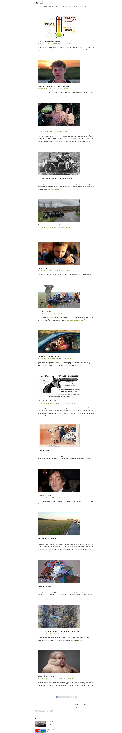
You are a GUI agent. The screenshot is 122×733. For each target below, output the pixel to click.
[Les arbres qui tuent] (66, 296)
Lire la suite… (80, 93)
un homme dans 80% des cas (71, 320)
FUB (54, 43)
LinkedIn (42, 711)
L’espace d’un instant (45, 586)
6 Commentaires (69, 313)
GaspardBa (52, 633)
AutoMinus (52, 227)
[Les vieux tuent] (66, 114)
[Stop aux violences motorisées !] (66, 26)
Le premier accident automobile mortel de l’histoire (55, 178)
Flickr (45, 711)
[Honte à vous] (66, 253)
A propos (81, 6)
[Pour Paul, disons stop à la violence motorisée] (66, 71)
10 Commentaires (68, 497)
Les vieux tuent (43, 129)
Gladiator (51, 180)
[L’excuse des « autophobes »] (66, 386)
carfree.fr (39, 2)
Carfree (45, 6)
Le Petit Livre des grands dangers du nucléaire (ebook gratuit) (59, 631)
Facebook (36, 711)
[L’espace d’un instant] (66, 571)
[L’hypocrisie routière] (66, 480)
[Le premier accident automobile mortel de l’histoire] (66, 163)
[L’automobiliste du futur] (66, 661)
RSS (48, 711)
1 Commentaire (67, 270)
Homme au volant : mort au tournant (50, 356)
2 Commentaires (67, 227)
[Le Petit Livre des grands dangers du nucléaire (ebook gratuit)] (66, 616)
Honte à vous (42, 268)
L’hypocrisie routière (45, 495)
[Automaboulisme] (66, 435)
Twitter (39, 711)
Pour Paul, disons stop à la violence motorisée (54, 86)
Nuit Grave (53, 270)
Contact (51, 711)
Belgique (51, 6)
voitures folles (50, 317)
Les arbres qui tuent (45, 311)
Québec (57, 6)
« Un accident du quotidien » (47, 538)
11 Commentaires (66, 540)
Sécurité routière (59, 362)
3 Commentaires (65, 88)
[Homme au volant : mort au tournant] (66, 341)
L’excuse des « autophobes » (48, 401)
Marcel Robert (54, 313)
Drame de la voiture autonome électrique (52, 225)
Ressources (68, 6)
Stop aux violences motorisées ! (49, 41)
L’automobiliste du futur (46, 676)
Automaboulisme (43, 450)
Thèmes (75, 6)
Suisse (62, 6)
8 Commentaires (64, 131)
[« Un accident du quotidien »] (66, 523)
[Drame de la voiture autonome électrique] (66, 210)
